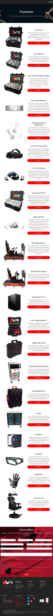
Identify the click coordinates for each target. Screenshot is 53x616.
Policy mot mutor (13, 611)
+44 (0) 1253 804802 (9, 599)
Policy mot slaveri (20, 611)
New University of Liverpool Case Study (20, 606)
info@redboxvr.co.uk (9, 598)
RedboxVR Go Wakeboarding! (18, 601)
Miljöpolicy (36, 611)
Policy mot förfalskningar (28, 611)
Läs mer (16, 591)
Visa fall (38, 354)
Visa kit (38, 43)
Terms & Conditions (6, 603)
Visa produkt (38, 115)
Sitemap (4, 605)
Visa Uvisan (38, 424)
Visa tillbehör (39, 467)
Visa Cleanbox (39, 445)
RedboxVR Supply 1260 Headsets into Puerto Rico (20, 603)
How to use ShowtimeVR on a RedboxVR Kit (19, 598)
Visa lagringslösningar (38, 377)
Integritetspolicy (6, 611)
